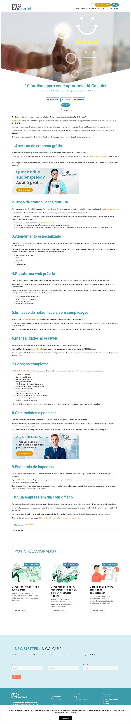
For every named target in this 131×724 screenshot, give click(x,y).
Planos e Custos (112, 9)
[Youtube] (22, 530)
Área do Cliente (103, 5)
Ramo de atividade (96, 9)
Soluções (65, 105)
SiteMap (106, 704)
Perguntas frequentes (82, 699)
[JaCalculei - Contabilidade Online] (29, 696)
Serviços (84, 9)
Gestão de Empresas (32, 564)
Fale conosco (56, 699)
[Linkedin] (19, 530)
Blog (115, 5)
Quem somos (56, 697)
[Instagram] (14, 530)
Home (77, 9)
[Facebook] (16, 530)
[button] (52, 100)
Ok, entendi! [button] (65, 718)
